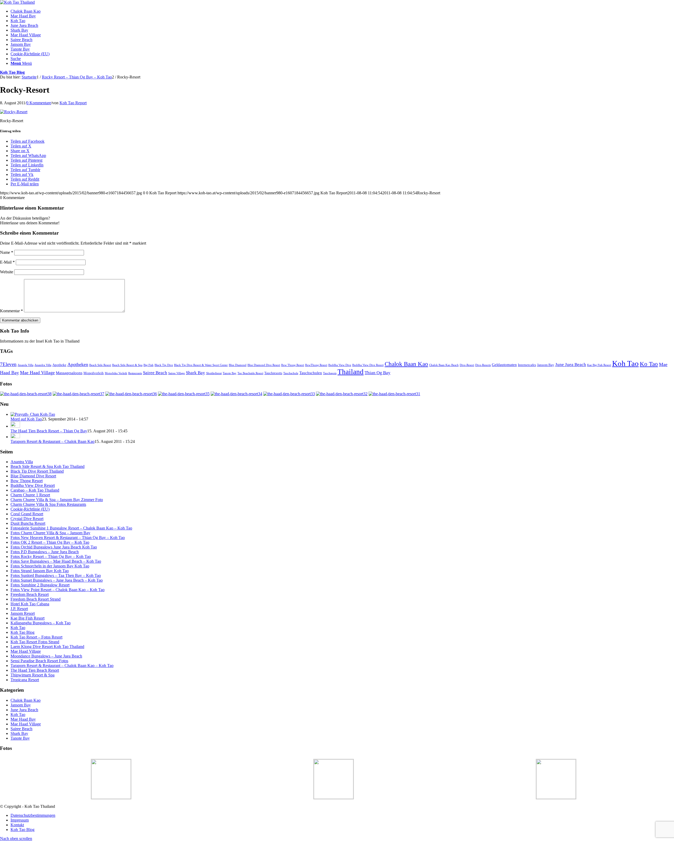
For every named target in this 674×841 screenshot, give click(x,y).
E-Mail (7, 262)
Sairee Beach (155, 372)
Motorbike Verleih (116, 373)
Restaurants (135, 373)
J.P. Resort (19, 608)
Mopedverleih (93, 373)
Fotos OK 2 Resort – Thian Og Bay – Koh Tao (50, 542)
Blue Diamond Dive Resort (263, 365)
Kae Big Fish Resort (599, 365)
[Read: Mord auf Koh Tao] (33, 414)
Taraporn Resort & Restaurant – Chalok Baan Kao (53, 441)
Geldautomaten (504, 364)
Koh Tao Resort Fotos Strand (35, 642)
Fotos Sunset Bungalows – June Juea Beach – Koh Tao (57, 580)
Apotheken (77, 364)
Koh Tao (625, 363)
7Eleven (8, 364)
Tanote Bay (229, 373)
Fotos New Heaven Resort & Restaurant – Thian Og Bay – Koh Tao (68, 537)
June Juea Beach (570, 364)
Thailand (351, 372)
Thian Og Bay (377, 372)
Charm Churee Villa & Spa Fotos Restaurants (48, 504)
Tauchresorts (273, 373)
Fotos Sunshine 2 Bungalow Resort (40, 585)
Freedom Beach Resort (30, 594)
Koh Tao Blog (12, 72)
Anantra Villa (22, 461)
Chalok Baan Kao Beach (444, 365)
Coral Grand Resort (27, 514)
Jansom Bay (545, 365)
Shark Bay (195, 372)
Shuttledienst (214, 373)
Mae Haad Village (37, 372)
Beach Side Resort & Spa (127, 365)
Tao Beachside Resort (250, 373)
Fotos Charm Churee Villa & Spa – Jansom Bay (50, 533)
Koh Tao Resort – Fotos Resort (36, 637)
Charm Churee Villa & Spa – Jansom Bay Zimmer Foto (57, 499)
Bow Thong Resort (292, 365)
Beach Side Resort (100, 365)
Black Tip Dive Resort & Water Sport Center (201, 365)
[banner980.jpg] (17, 2)
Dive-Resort (467, 365)
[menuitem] (342, 11)
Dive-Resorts (483, 365)
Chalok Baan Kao (406, 363)
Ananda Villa (25, 365)
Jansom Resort (23, 613)
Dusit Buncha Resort (28, 523)
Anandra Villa (42, 365)
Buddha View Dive (339, 365)
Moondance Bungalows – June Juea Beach (46, 656)
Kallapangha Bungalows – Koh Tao (41, 623)
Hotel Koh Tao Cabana (30, 604)
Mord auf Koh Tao (26, 419)
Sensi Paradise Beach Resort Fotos (39, 661)
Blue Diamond (237, 365)
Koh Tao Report (73, 103)
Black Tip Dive (164, 365)
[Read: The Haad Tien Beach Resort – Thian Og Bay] (15, 426)
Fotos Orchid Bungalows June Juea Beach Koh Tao (54, 547)
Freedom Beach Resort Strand (36, 599)
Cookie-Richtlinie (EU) (30, 509)
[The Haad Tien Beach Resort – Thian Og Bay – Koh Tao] (26, 394)
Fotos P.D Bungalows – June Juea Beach (45, 552)
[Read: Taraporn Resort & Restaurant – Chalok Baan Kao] (15, 436)
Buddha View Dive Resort (368, 365)
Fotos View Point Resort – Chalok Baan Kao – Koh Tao (58, 589)
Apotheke (59, 365)
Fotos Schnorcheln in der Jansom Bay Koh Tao (50, 566)
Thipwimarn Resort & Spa (32, 675)
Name (6, 252)
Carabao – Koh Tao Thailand (35, 490)
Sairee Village (176, 373)
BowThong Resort (316, 365)
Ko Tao (649, 364)
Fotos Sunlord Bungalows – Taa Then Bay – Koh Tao (56, 575)
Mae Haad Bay (23, 719)
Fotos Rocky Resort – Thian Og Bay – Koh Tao (51, 556)
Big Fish (148, 365)
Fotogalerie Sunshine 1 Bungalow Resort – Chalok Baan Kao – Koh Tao (71, 528)
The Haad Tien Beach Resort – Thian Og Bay (49, 431)
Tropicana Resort (25, 679)
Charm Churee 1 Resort (30, 495)
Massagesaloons (69, 372)
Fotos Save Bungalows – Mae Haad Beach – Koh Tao (56, 561)
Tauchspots (329, 373)
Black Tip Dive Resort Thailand (37, 471)
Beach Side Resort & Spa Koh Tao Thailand (48, 466)
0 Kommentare (38, 103)
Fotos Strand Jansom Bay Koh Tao (40, 570)
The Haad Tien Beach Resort (35, 670)
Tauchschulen (310, 372)
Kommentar (11, 311)
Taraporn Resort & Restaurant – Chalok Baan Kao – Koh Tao (62, 665)
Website (6, 272)
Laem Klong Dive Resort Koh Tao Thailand (47, 646)
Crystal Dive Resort (27, 518)
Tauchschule (290, 373)
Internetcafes (527, 365)
